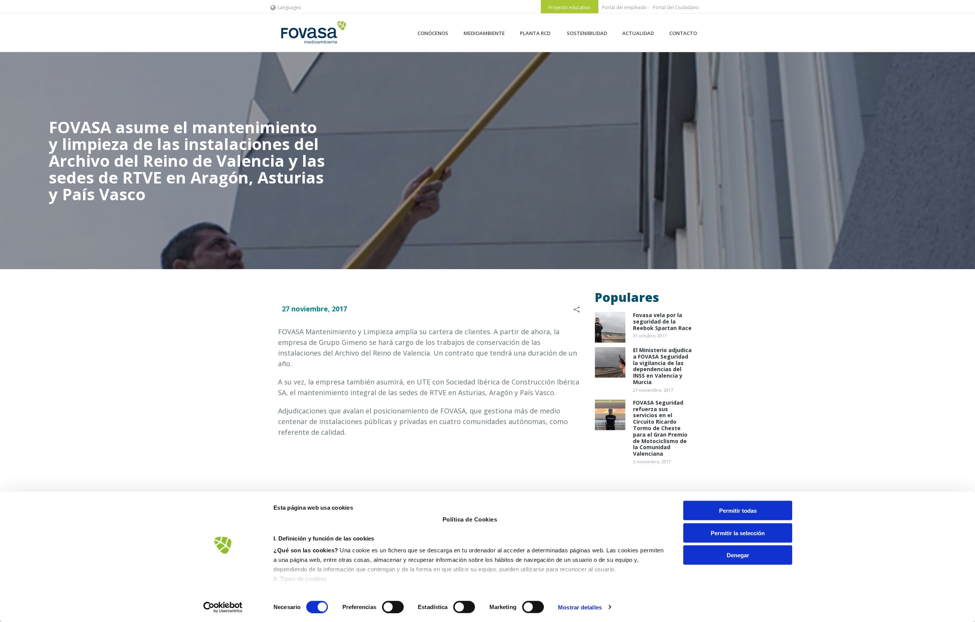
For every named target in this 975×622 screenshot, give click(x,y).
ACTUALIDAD (638, 33)
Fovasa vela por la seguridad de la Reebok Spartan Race (662, 321)
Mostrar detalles (580, 607)
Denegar (738, 555)
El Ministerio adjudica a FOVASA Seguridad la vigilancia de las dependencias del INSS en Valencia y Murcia (662, 366)
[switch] (393, 607)
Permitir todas (738, 510)
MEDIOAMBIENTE (484, 33)
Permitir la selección (738, 532)
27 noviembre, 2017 (314, 308)
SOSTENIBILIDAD (587, 33)
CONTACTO (683, 33)
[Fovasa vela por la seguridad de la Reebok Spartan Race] (610, 327)
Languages (289, 7)
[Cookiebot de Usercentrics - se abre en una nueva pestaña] (223, 607)
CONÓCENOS (432, 33)
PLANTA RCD (535, 33)
